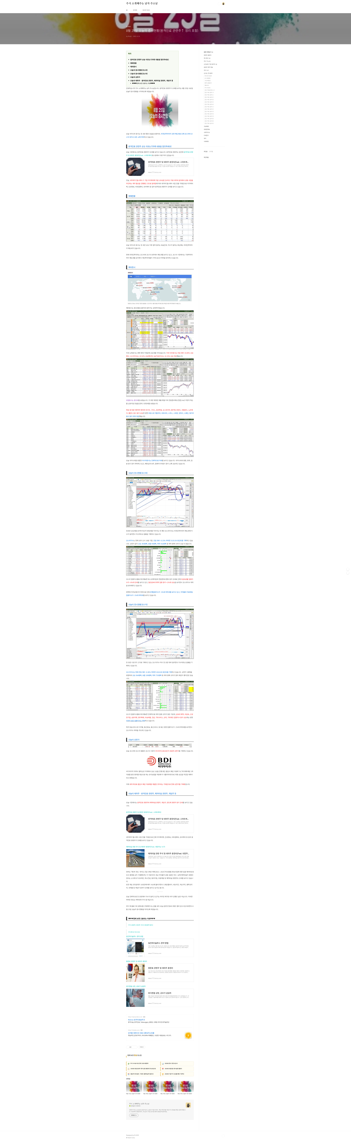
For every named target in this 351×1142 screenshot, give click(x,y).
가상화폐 (206, 126)
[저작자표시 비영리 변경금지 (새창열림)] (147, 1047)
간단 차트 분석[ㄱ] (209, 92)
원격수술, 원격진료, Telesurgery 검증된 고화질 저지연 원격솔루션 (148, 1022)
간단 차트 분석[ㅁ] (209, 102)
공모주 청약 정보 (208, 67)
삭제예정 (206, 141)
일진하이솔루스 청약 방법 (134, 936)
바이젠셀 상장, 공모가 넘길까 (136, 986)
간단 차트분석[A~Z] (210, 90)
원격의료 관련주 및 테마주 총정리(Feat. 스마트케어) (143, 812)
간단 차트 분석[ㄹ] (209, 99)
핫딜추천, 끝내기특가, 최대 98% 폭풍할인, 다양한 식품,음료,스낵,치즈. (149, 1035)
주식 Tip (206, 61)
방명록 (135, 10)
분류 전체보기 (208, 52)
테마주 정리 (146, 10)
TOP (223, 1135)
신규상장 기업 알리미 (210, 64)
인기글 (211, 151)
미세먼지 (206, 135)
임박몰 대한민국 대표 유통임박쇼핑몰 (141, 1033)
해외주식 (207, 85)
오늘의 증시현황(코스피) (139, 70)
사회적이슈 (207, 132)
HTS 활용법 (207, 78)
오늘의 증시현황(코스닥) (139, 73)
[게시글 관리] (135, 1047)
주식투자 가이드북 (134, 932)
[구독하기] (347, 573)
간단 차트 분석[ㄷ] (209, 97)
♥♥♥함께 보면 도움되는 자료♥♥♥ (143, 83)
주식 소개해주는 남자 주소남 (142, 3)
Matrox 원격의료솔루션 (136, 1020)
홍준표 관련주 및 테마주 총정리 (136, 961)
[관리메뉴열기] (347, 569)
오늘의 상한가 (135, 77)
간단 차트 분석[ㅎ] (209, 123)
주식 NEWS (207, 88)
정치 (205, 138)
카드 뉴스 (206, 70)
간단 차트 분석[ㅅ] (209, 107)
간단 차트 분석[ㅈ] (209, 111)
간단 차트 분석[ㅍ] (209, 121)
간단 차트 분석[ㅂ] (209, 104)
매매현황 (133, 63)
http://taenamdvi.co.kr (135, 1017)
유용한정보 (207, 129)
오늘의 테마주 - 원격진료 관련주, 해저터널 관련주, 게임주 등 (151, 80)
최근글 (205, 151)
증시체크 (206, 58)
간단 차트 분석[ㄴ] (209, 95)
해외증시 (133, 66)
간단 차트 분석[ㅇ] (209, 109)
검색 (219, 3)
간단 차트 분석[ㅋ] (209, 116)
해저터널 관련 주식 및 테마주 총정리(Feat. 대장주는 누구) (145, 847)
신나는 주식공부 (208, 73)
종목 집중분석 (208, 83)
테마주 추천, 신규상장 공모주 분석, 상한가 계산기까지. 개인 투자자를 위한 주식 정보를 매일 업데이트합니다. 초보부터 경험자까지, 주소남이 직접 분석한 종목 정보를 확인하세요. (157, 1110)
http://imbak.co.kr (134, 1030)
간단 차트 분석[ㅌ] (209, 118)
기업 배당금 (208, 80)
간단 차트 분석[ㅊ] (209, 114)
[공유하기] (133, 1047)
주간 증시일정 (208, 76)
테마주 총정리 (207, 55)
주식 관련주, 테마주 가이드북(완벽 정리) (140, 925)
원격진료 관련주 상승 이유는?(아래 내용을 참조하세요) (149, 59)
